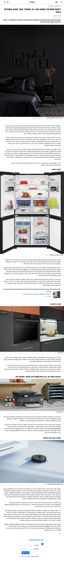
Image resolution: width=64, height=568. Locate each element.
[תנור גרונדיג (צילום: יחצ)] (32, 330)
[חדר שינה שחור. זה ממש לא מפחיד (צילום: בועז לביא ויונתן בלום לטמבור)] (32, 72)
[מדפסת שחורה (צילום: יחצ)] (32, 396)
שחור (59, 533)
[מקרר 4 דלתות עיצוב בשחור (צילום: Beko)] (32, 214)
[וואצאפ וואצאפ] (8, 2)
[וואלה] (32, 2)
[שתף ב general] (5, 2)
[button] (56, 2)
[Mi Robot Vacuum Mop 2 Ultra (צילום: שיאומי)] (32, 463)
